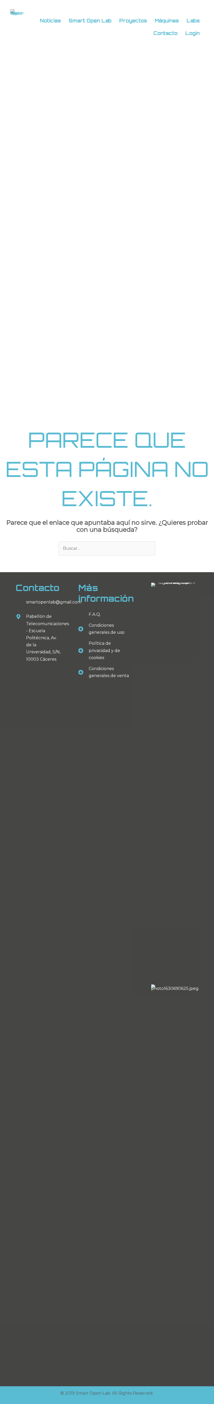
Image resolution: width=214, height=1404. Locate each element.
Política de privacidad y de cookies (104, 650)
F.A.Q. (95, 614)
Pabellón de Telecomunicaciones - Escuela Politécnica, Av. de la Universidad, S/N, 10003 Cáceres (47, 637)
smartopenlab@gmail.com (53, 602)
